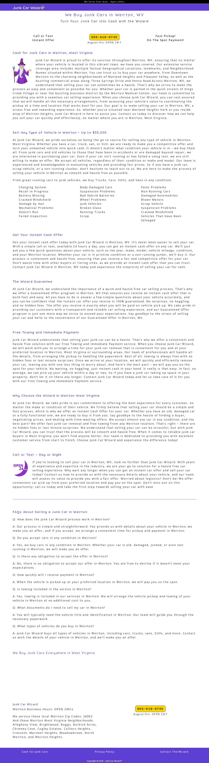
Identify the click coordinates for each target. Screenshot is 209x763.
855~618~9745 (104, 37)
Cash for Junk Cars (35, 751)
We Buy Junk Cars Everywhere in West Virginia (54, 653)
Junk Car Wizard (25, 704)
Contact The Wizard (174, 751)
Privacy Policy (104, 751)
